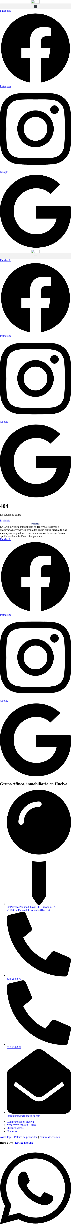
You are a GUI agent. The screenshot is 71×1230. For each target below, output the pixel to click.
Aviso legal (6, 1137)
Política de (49, 1137)
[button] (35, 6)
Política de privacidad (26, 1137)
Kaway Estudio (24, 1142)
